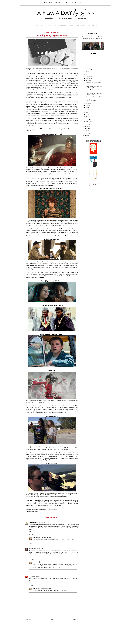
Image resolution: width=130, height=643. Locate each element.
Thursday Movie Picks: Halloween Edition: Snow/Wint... (94, 90)
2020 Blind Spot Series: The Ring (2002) (93, 83)
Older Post (75, 619)
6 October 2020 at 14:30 (37, 548)
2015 (85, 133)
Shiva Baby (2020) (93, 33)
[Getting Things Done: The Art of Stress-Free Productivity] (93, 166)
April (87, 114)
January (88, 121)
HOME (36, 25)
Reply (30, 531)
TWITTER (70, 2)
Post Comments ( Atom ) (37, 622)
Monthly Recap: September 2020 (93, 96)
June (87, 110)
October (88, 80)
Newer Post (28, 619)
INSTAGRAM (59, 2)
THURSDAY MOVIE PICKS (65, 25)
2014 (85, 135)
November (88, 78)
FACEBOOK (48, 2)
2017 (85, 128)
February (88, 119)
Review (60, 281)
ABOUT (43, 25)
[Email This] (50, 509)
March (87, 116)
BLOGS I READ (93, 25)
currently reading (93, 141)
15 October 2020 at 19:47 (36, 576)
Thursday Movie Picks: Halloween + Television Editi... (94, 86)
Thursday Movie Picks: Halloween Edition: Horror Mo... (94, 99)
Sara (30, 548)
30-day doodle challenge (47, 92)
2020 (85, 74)
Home (52, 619)
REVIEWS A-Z (52, 25)
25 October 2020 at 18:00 (47, 562)
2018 (85, 126)
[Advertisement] (37, 633)
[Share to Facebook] (55, 509)
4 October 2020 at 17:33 (44, 522)
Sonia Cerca (36, 537)
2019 (85, 124)
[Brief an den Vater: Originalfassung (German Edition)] (93, 179)
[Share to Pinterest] (56, 509)
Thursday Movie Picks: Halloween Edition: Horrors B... (94, 93)
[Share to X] (53, 509)
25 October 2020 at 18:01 (47, 588)
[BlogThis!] (51, 509)
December (88, 76)
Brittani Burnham (33, 522)
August (87, 105)
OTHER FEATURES (81, 25)
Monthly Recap (34, 511)
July (87, 107)
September (88, 103)
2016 (85, 131)
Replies (32, 534)
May (87, 112)
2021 (85, 72)
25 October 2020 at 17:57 (47, 537)
